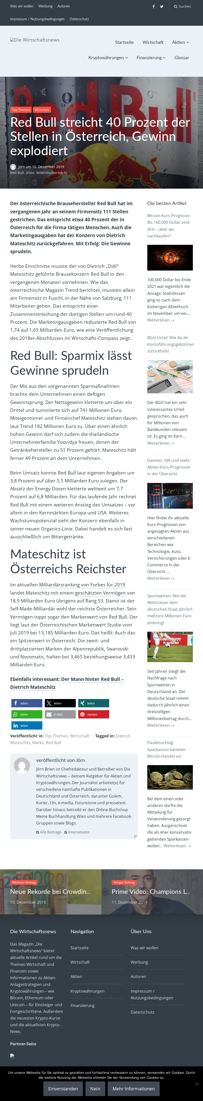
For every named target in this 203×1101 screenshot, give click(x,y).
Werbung (45, 6)
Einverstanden (63, 1089)
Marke (38, 742)
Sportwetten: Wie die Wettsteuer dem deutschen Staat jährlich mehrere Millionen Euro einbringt (170, 609)
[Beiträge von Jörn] (22, 766)
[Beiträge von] (14, 166)
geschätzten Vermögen (100, 593)
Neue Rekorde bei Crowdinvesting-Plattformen (76, 892)
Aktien (178, 42)
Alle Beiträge (50, 831)
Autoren (63, 6)
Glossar (182, 58)
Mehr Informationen (134, 1089)
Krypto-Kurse (47, 1018)
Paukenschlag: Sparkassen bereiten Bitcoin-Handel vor (166, 749)
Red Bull (53, 742)
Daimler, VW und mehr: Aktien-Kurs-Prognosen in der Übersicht (169, 467)
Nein (95, 1089)
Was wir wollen (21, 6)
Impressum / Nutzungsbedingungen (37, 19)
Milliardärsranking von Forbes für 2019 (82, 584)
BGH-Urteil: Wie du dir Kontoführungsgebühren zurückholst (170, 344)
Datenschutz (79, 19)
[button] (26, 703)
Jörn (22, 166)
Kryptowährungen (106, 58)
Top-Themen (21, 110)
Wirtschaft (153, 42)
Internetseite (78, 831)
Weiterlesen (161, 320)
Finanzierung (149, 58)
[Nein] (196, 1083)
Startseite (124, 42)
